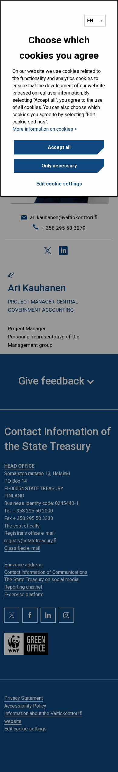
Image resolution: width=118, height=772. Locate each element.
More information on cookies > (44, 129)
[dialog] (59, 98)
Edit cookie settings (59, 184)
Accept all (59, 147)
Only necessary (59, 166)
